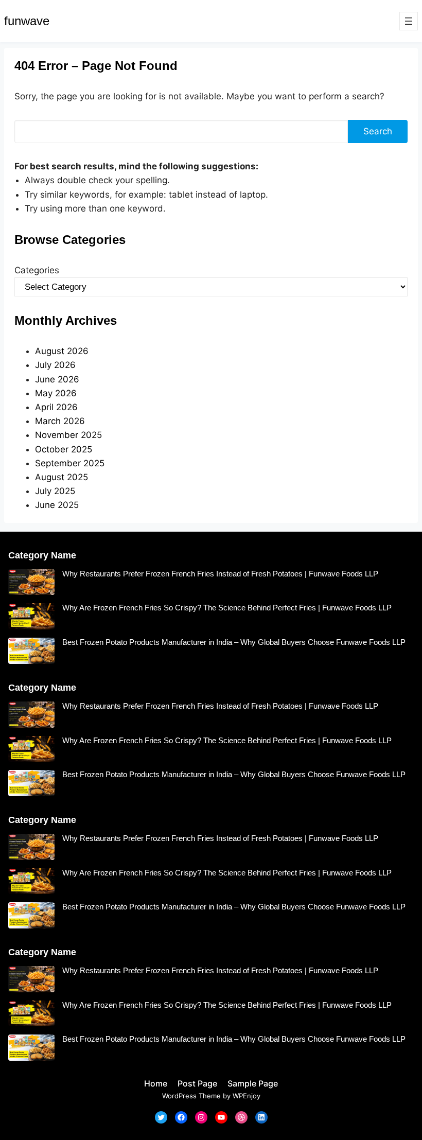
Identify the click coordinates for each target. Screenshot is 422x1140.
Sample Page (252, 1083)
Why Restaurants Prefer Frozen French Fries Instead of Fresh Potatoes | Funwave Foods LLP (220, 573)
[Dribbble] (241, 1117)
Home (155, 1083)
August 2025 (61, 477)
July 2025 (55, 491)
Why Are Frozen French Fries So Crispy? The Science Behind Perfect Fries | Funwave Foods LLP (227, 607)
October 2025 (63, 449)
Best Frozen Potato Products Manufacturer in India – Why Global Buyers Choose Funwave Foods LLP (234, 642)
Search (377, 131)
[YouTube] (221, 1117)
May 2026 (56, 393)
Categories (36, 270)
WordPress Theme (191, 1096)
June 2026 (57, 379)
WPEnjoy (246, 1096)
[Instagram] (201, 1117)
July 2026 (55, 365)
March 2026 (60, 421)
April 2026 (56, 407)
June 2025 (57, 505)
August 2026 (62, 351)
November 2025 (68, 435)
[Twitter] (161, 1117)
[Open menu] (408, 21)
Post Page (197, 1083)
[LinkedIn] (261, 1117)
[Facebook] (181, 1117)
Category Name (42, 555)
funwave (26, 21)
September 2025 (69, 463)
